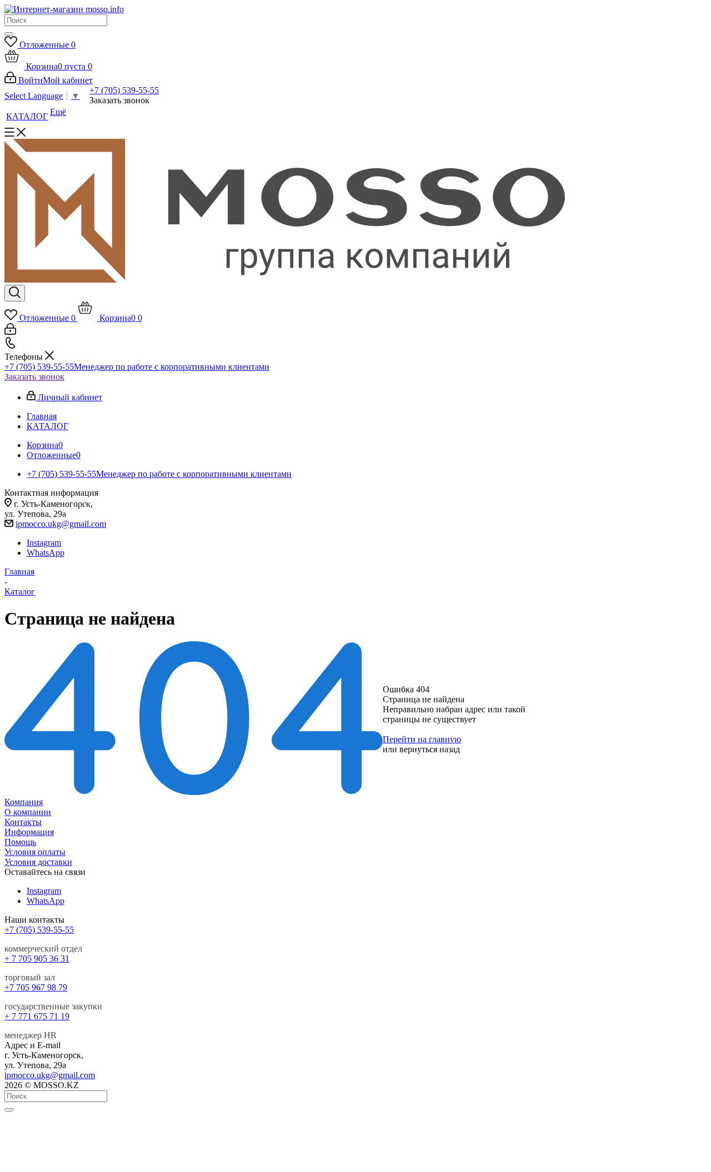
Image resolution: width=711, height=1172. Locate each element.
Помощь (20, 842)
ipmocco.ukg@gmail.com (61, 524)
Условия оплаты (35, 852)
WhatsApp (45, 552)
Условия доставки (38, 862)
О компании (27, 812)
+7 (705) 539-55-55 (124, 90)
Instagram (44, 542)
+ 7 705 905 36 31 (36, 958)
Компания (23, 802)
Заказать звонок (34, 376)
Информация (29, 832)
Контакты (23, 822)
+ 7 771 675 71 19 (36, 1016)
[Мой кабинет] (10, 331)
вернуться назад (429, 749)
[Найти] (8, 34)
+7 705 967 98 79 (35, 987)
